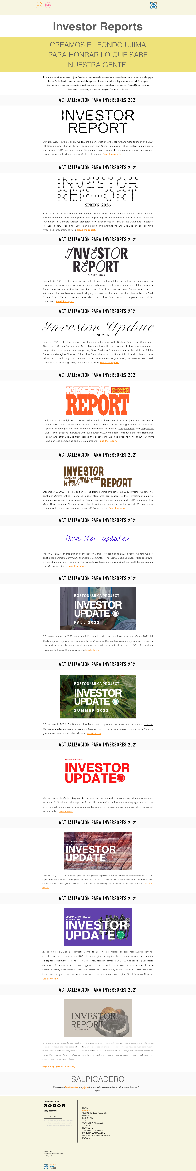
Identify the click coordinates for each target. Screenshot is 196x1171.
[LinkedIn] (54, 1105)
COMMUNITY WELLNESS (92, 1123)
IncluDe (69, 1123)
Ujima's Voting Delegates (68, 495)
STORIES (86, 1125)
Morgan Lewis (126, 428)
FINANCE (86, 1110)
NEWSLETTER (88, 1128)
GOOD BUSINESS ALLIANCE (94, 1113)
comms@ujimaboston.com (53, 1154)
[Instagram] (45, 1105)
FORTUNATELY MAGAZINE (93, 1133)
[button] (39, 5)
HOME (85, 1108)
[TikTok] (63, 1105)
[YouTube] (59, 1105)
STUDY (85, 1120)
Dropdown (86, 1115)
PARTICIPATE (87, 1118)
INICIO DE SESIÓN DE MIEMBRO (96, 1135)
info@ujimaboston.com (52, 1156)
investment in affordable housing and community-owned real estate (82, 285)
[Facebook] (50, 1105)
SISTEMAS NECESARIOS (92, 1130)
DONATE (86, 1138)
